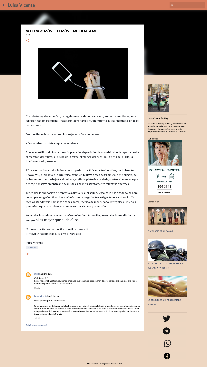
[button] (27, 40)
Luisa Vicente (21, 5)
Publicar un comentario (37, 325)
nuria (36, 273)
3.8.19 (37, 287)
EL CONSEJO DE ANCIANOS (160, 231)
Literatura (31, 247)
